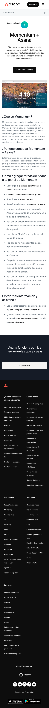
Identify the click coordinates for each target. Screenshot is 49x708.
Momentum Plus (26, 199)
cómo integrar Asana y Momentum (25, 310)
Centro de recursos (34, 529)
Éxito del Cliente (33, 548)
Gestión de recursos (11, 467)
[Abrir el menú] (43, 4)
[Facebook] (29, 684)
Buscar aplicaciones (15, 23)
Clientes (7, 602)
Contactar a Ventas (24, 70)
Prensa (6, 622)
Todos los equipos (11, 573)
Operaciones (9, 515)
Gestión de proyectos (12, 462)
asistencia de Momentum (28, 318)
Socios (29, 558)
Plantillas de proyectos (35, 543)
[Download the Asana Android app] (32, 701)
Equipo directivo (10, 597)
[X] (15, 684)
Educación (8, 549)
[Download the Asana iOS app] (15, 701)
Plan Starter (8, 430)
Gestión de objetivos (34, 425)
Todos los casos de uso (35, 485)
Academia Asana (33, 515)
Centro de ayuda (33, 505)
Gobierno (7, 544)
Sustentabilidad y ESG (12, 654)
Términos (19, 692)
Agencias (7, 568)
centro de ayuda (16, 322)
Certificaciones (32, 520)
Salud (6, 535)
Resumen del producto (12, 407)
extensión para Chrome (29, 186)
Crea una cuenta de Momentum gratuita (24, 194)
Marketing (8, 510)
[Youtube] (34, 684)
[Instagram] (24, 684)
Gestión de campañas (35, 404)
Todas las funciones (11, 412)
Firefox (9, 190)
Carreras (7, 607)
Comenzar (33, 4)
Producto (7, 525)
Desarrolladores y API (34, 553)
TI (5, 520)
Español (27, 675)
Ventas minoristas (11, 539)
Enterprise (8, 440)
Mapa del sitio (32, 563)
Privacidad (8, 640)
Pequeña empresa (11, 505)
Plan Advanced (10, 435)
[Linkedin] (20, 684)
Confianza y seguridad (12, 635)
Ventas (6, 529)
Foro (28, 525)
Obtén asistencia (33, 510)
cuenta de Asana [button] (37, 204)
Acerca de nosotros (11, 592)
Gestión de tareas (33, 480)
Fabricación (8, 554)
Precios (7, 425)
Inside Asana (9, 612)
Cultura (7, 617)
